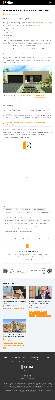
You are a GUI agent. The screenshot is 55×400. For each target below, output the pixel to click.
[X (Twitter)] (15, 238)
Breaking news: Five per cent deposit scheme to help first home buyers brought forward (39, 303)
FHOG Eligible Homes (9, 212)
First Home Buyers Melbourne (11, 220)
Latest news (31, 14)
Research (21, 345)
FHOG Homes (36, 212)
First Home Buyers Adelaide (22, 215)
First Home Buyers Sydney (42, 220)
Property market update (26, 231)
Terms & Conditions (33, 361)
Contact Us (15, 361)
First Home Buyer (33, 311)
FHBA (16, 209)
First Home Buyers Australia (38, 215)
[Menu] (50, 2)
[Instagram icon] (32, 259)
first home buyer (8, 215)
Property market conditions (10, 231)
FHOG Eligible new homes (23, 212)
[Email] (48, 238)
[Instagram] (30, 375)
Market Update (37, 14)
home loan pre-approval (10, 226)
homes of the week (23, 226)
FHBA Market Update (46, 22)
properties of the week (39, 228)
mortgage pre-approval (10, 228)
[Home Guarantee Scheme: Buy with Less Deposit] (14, 292)
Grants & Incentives (18, 308)
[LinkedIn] (23, 238)
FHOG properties (46, 212)
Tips (50, 315)
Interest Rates (43, 313)
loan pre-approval (35, 226)
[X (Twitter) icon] (29, 259)
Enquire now (27, 371)
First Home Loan (8, 223)
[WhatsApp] (40, 238)
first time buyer (29, 223)
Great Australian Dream (42, 223)
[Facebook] (7, 238)
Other (46, 315)
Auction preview (8, 209)
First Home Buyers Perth (27, 220)
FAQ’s (24, 357)
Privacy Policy (22, 361)
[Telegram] (32, 238)
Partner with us (7, 361)
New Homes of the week (24, 228)
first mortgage (19, 223)
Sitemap (42, 361)
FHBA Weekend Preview (39, 209)
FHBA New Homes (25, 209)
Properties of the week (46, 14)
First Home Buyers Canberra (27, 217)
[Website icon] (26, 259)
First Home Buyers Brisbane (11, 217)
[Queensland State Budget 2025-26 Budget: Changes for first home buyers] (14, 326)
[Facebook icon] (23, 259)
